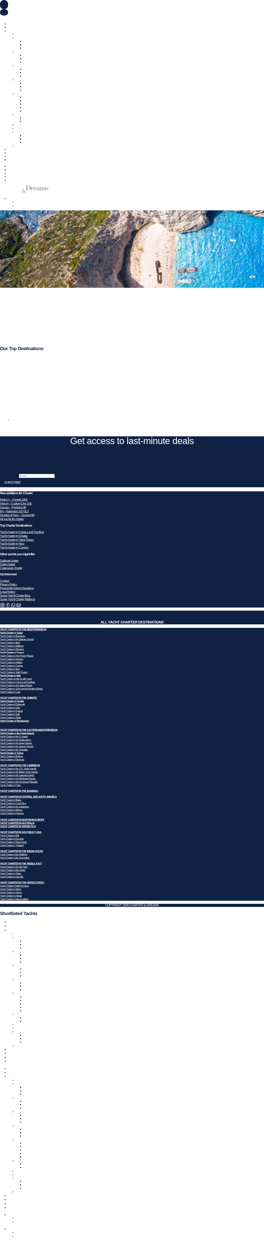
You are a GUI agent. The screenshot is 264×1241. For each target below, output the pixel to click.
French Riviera (32, 55)
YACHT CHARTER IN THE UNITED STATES (22, 882)
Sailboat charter (9, 560)
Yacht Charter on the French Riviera (16, 655)
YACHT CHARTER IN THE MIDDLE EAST (21, 863)
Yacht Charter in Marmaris (12, 759)
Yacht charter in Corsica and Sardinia (22, 532)
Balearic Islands (32, 41)
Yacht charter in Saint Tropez (17, 539)
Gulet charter (7, 564)
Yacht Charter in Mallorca (11, 646)
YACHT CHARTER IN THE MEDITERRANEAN (23, 629)
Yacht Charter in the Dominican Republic (19, 781)
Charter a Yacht (17, 23)
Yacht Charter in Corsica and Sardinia (17, 682)
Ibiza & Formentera (34, 44)
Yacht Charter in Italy (27, 65)
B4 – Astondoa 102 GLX (14, 511)
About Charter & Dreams (22, 156)
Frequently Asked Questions (17, 588)
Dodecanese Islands (35, 100)
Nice (26, 58)
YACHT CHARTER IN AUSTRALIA (17, 823)
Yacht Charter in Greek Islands (33, 93)
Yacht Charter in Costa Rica (13, 803)
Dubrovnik (29, 83)
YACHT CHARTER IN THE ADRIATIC (18, 697)
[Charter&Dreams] (24, 191)
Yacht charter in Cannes (14, 547)
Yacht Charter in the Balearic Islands (17, 639)
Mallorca (28, 48)
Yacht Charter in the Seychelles (14, 857)
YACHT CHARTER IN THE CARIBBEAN (20, 765)
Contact (4, 581)
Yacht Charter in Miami (10, 889)
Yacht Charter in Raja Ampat (13, 842)
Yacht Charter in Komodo (12, 838)
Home (4, 419)
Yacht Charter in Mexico (11, 810)
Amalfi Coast (30, 69)
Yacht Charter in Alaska (11, 892)
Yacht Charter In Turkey (29, 114)
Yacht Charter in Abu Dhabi (12, 870)
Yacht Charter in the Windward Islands (18, 778)
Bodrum (28, 117)
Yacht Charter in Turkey (11, 753)
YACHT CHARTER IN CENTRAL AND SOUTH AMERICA (28, 796)
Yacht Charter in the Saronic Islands (16, 746)
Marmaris (28, 121)
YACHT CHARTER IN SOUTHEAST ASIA (20, 832)
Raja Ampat (30, 135)
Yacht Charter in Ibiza (10, 642)
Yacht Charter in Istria (10, 707)
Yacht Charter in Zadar (10, 717)
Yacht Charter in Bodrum (11, 756)
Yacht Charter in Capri (10, 692)
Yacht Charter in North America (14, 885)
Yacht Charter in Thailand (11, 845)
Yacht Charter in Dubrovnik (12, 704)
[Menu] (4, 4)
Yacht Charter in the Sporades (14, 749)
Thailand (28, 142)
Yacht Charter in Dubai (10, 873)
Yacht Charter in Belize (10, 800)
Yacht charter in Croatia (13, 536)
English (4, 17)
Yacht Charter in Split (10, 714)
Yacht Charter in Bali (9, 835)
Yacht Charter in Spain (28, 37)
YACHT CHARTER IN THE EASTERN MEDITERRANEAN (28, 730)
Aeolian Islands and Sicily (38, 76)
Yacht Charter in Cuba (10, 785)
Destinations (15, 30)
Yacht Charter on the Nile (11, 876)
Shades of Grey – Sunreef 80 (17, 515)
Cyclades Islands (33, 97)
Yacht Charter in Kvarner (11, 711)
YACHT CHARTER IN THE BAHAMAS (19, 791)
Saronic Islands (32, 107)
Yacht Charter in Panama (12, 813)
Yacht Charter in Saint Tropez (13, 672)
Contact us (14, 159)
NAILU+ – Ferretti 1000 (13, 499)
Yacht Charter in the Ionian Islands (16, 743)
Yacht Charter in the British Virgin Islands (19, 772)
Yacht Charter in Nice (10, 669)
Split (25, 90)
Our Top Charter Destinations (32, 34)
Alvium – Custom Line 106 (16, 503)
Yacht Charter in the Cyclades (14, 736)
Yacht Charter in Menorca (12, 649)
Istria (26, 86)
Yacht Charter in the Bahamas (33, 128)
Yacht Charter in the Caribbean (33, 124)
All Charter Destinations (29, 145)
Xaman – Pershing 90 (13, 507)
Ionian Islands (31, 104)
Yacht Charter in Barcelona (12, 636)
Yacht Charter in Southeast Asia (34, 131)
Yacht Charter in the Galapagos (14, 806)
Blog (10, 152)
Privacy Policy (8, 584)
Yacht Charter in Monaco (11, 659)
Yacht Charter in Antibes (11, 662)
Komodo (28, 138)
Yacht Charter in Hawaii (11, 895)
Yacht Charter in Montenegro (14, 720)
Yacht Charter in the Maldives (13, 854)
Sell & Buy (14, 27)
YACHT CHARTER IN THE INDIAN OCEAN (21, 851)
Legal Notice (7, 592)
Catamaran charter (11, 568)
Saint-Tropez (30, 62)
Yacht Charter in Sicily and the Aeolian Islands (21, 688)
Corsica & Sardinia (34, 72)
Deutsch (14, 17)
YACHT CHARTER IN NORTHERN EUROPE (22, 819)
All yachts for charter (12, 519)
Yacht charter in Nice (12, 543)
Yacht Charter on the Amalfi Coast (16, 678)
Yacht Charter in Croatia (29, 79)
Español (24, 17)
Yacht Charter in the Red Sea (13, 866)
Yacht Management (19, 149)
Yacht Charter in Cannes (11, 665)
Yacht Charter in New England (14, 899)
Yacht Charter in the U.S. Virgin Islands (18, 768)
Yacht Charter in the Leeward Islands (17, 775)
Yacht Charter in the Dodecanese (15, 739)
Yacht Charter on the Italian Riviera (16, 685)
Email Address (9, 475)
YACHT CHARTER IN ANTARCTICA (18, 826)
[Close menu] (4, 12)
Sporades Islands (33, 111)
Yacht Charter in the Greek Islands (17, 733)
